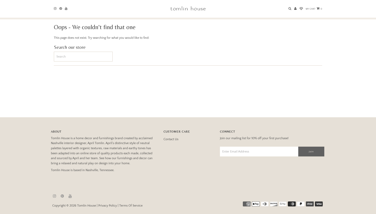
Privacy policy (107, 205)
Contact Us (171, 139)
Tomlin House (86, 205)
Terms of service (131, 205)
